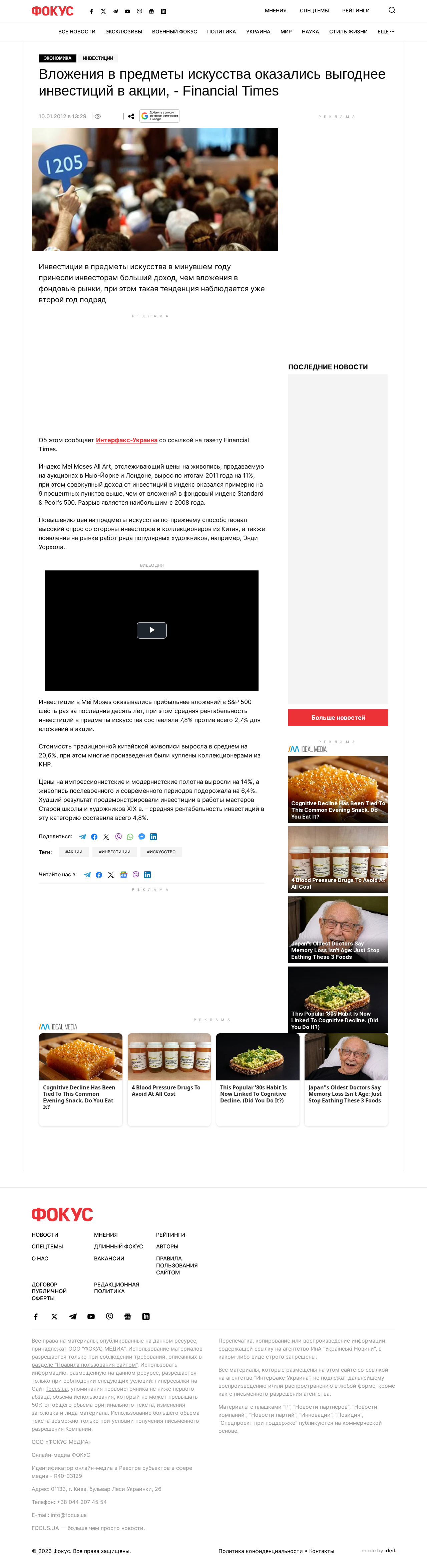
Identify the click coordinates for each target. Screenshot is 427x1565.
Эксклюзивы (123, 31)
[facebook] (35, 1317)
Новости (45, 1234)
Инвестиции (98, 58)
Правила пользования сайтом (177, 1265)
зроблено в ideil (379, 1551)
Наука (310, 31)
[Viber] (139, 11)
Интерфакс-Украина (126, 440)
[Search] (392, 10)
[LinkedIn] (163, 11)
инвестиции (116, 851)
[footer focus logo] (62, 1214)
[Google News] (151, 11)
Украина (258, 31)
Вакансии (109, 1258)
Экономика (57, 58)
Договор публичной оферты (49, 1291)
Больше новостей (338, 717)
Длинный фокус (118, 1246)
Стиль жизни (348, 31)
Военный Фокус (174, 31)
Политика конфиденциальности (261, 1551)
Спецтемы (314, 10)
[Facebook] (91, 11)
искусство (162, 851)
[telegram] (72, 1317)
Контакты (321, 1551)
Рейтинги (356, 10)
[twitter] (54, 1317)
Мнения (276, 10)
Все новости (76, 31)
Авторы (167, 1246)
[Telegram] (115, 11)
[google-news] (127, 1317)
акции (75, 851)
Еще (383, 31)
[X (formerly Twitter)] (103, 11)
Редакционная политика (116, 1288)
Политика (221, 31)
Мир (286, 31)
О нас (40, 1258)
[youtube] (90, 1317)
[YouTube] (127, 11)
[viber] (109, 1317)
